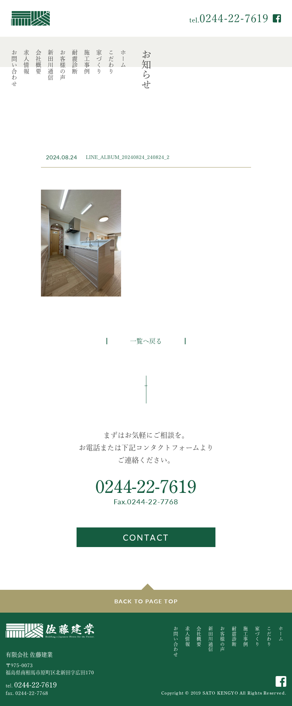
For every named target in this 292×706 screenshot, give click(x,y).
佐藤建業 (30, 18)
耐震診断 (75, 62)
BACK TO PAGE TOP (146, 601)
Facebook (277, 18)
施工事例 (87, 62)
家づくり (99, 62)
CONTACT (146, 537)
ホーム (123, 59)
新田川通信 (50, 65)
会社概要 (38, 62)
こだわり (111, 62)
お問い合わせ (14, 68)
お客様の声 (63, 65)
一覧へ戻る (146, 341)
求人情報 (26, 62)
